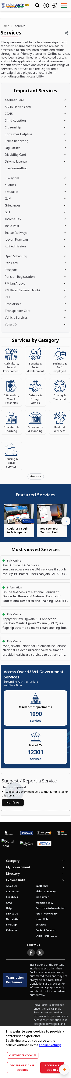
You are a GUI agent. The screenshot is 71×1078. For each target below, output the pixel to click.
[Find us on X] (40, 953)
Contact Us (12, 891)
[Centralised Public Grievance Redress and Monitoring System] (26, 833)
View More (35, 476)
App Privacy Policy (47, 913)
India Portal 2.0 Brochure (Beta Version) (46, 935)
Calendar (11, 930)
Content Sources (45, 930)
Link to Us (12, 913)
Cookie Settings (50, 1045)
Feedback (12, 897)
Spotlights (42, 886)
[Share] (66, 33)
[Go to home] (15, 5)
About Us (11, 886)
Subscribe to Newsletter (50, 908)
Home (5, 26)
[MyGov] (26, 843)
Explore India (15, 880)
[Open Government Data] (44, 833)
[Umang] (44, 843)
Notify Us (12, 802)
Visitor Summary (46, 891)
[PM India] (62, 833)
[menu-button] (64, 5)
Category (13, 861)
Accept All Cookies (52, 1068)
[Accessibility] (46, 5)
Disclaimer (42, 897)
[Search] (37, 5)
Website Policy (44, 902)
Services (41, 924)
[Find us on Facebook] (31, 953)
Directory (13, 873)
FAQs (9, 902)
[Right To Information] (9, 833)
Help (9, 908)
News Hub (42, 919)
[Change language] (54, 5)
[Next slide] (65, 521)
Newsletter (13, 919)
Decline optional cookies (22, 1068)
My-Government (18, 867)
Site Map (11, 924)
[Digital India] (9, 843)
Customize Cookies (22, 1055)
